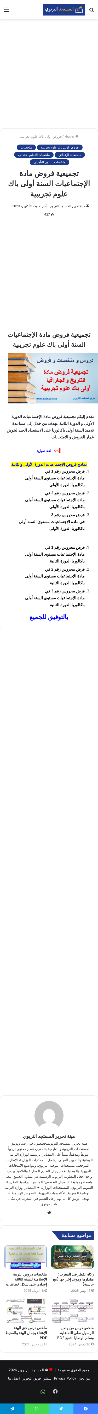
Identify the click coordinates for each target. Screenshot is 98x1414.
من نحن (84, 1378)
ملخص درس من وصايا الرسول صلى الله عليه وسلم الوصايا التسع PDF (75, 1332)
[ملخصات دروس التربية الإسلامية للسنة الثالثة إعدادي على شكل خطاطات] (25, 1257)
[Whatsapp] (43, 1392)
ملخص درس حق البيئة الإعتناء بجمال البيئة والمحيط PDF (26, 1332)
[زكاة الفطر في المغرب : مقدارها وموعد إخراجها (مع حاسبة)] (72, 1257)
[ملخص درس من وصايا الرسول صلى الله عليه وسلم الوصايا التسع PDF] (72, 1311)
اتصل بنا (14, 1378)
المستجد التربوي (32, 1370)
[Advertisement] (49, 73)
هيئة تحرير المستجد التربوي (67, 206)
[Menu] (6, 11)
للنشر (47, 1378)
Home (70, 136)
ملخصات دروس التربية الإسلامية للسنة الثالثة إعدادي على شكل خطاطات (26, 1279)
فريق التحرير (31, 1378)
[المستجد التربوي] (64, 10)
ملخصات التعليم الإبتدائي (34, 155)
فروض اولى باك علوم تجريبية (41, 136)
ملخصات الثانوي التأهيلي (49, 162)
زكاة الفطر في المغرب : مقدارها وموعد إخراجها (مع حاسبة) (73, 1279)
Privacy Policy (65, 1378)
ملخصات (26, 147)
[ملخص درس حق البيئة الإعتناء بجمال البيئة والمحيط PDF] (25, 1311)
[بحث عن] (91, 11)
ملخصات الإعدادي (70, 155)
